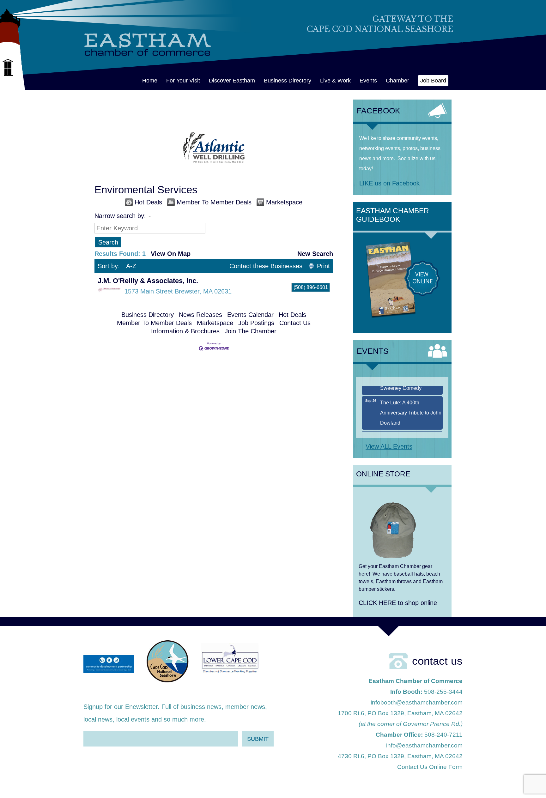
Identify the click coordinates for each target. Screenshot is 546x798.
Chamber (397, 80)
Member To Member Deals (214, 202)
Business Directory (287, 80)
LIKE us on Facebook (389, 183)
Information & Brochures (185, 331)
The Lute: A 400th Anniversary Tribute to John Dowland (410, 405)
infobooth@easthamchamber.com (417, 702)
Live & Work (335, 80)
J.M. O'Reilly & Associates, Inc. (148, 281)
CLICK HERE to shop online (398, 602)
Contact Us (295, 322)
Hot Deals (148, 202)
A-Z (131, 266)
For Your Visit (183, 80)
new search (315, 253)
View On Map (171, 253)
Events (368, 80)
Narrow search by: (120, 215)
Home (149, 80)
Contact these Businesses (265, 266)
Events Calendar (250, 314)
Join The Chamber (250, 331)
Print (323, 266)
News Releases (200, 314)
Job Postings (256, 322)
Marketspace (284, 202)
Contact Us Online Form (430, 767)
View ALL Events (389, 446)
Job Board (433, 80)
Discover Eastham (232, 80)
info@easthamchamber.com (424, 745)
